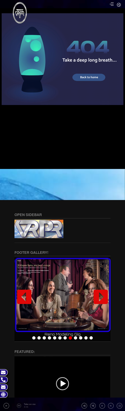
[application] (62, 384)
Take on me (29, 404)
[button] (24, 297)
